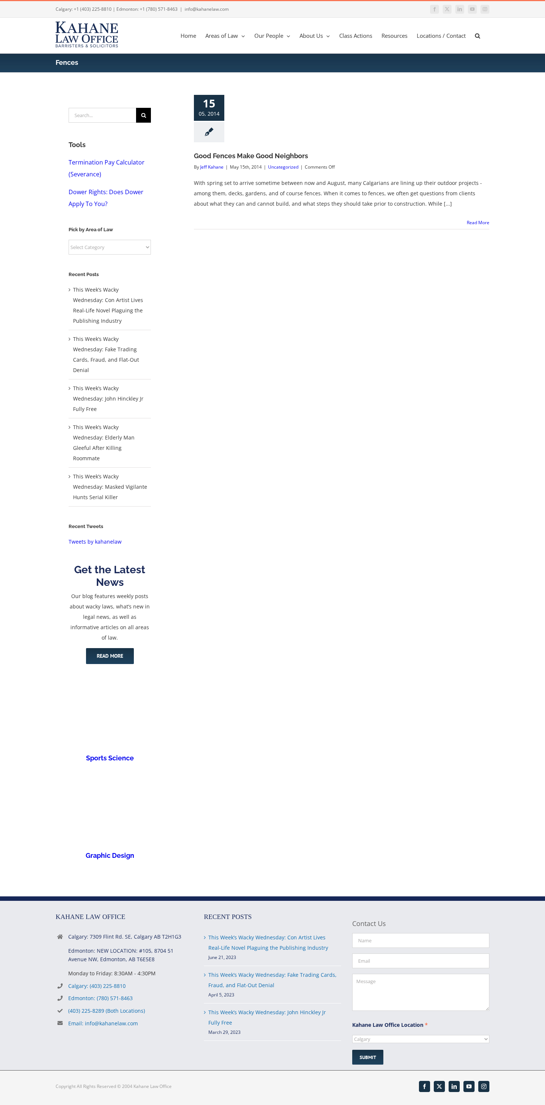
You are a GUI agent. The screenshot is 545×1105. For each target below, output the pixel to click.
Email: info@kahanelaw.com (103, 1023)
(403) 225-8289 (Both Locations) (106, 1010)
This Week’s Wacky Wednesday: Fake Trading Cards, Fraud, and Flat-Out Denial (272, 980)
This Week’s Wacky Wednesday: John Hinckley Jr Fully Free (108, 398)
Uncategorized (283, 167)
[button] (477, 35)
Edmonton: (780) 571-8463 (100, 998)
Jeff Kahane (212, 167)
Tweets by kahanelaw (95, 541)
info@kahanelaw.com (207, 9)
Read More (478, 222)
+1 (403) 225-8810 (93, 9)
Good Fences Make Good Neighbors (251, 156)
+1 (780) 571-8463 (159, 9)
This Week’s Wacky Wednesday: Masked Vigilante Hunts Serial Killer (110, 487)
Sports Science (110, 758)
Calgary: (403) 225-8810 (97, 985)
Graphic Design (110, 855)
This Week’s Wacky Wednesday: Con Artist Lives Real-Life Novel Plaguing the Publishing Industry (268, 942)
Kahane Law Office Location (390, 1024)
